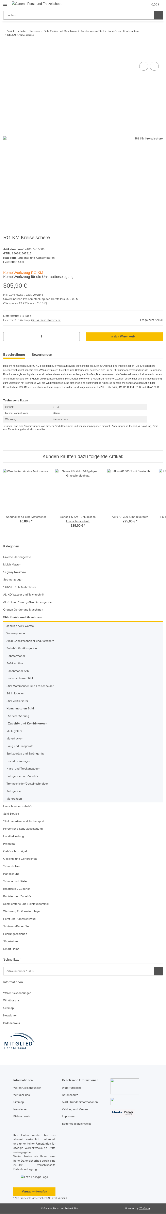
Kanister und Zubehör (18, 896)
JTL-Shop (145, 1209)
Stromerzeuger (13, 580)
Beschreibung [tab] (14, 355)
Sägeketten (10, 942)
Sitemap (8, 1008)
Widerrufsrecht (72, 1088)
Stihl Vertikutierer (18, 701)
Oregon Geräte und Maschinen (24, 610)
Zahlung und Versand (76, 1109)
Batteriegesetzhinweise (78, 1124)
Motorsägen (14, 799)
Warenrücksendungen (18, 993)
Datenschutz (70, 1095)
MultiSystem (14, 731)
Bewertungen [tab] (42, 355)
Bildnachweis (12, 1023)
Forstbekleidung (14, 836)
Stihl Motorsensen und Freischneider (31, 686)
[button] (130, 4)
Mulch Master (12, 565)
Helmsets (9, 844)
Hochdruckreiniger (19, 761)
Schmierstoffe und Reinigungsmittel (27, 904)
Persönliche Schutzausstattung (24, 829)
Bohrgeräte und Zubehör (23, 776)
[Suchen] (158, 15)
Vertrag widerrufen (34, 1192)
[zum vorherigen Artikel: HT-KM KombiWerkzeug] (149, 43)
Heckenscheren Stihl (20, 679)
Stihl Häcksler (15, 694)
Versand (39, 295)
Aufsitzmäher (15, 664)
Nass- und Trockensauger (23, 769)
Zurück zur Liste (16, 31)
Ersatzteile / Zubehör (17, 889)
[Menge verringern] (7, 337)
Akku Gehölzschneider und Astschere (31, 641)
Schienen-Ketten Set (17, 927)
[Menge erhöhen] (75, 337)
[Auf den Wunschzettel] (154, 66)
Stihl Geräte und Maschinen (22, 617)
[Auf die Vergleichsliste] (143, 66)
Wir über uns (12, 1001)
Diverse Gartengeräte (17, 557)
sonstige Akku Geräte (20, 626)
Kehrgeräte (14, 791)
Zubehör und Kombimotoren (37, 258)
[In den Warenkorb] (6, 56)
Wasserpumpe (16, 634)
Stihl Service (11, 814)
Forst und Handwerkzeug (20, 919)
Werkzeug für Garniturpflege (22, 911)
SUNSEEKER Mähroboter (19, 587)
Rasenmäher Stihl (18, 671)
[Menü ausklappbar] (5, 2)
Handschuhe (11, 874)
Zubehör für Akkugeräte (22, 649)
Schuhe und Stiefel (16, 881)
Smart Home (11, 949)
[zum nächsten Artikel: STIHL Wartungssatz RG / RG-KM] (158, 43)
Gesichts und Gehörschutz (21, 859)
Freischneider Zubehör (18, 806)
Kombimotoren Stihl (20, 709)
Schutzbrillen (12, 866)
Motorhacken (15, 739)
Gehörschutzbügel (15, 851)
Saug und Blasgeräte (20, 746)
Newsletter (10, 1016)
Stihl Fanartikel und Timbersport (25, 821)
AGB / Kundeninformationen (81, 1102)
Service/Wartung (19, 716)
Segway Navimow (15, 572)
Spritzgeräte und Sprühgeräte (26, 754)
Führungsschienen (16, 934)
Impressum (69, 1117)
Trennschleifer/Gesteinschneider (28, 784)
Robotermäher (16, 656)
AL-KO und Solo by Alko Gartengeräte (28, 602)
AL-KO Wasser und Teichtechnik (25, 595)
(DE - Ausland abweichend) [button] (47, 320)
